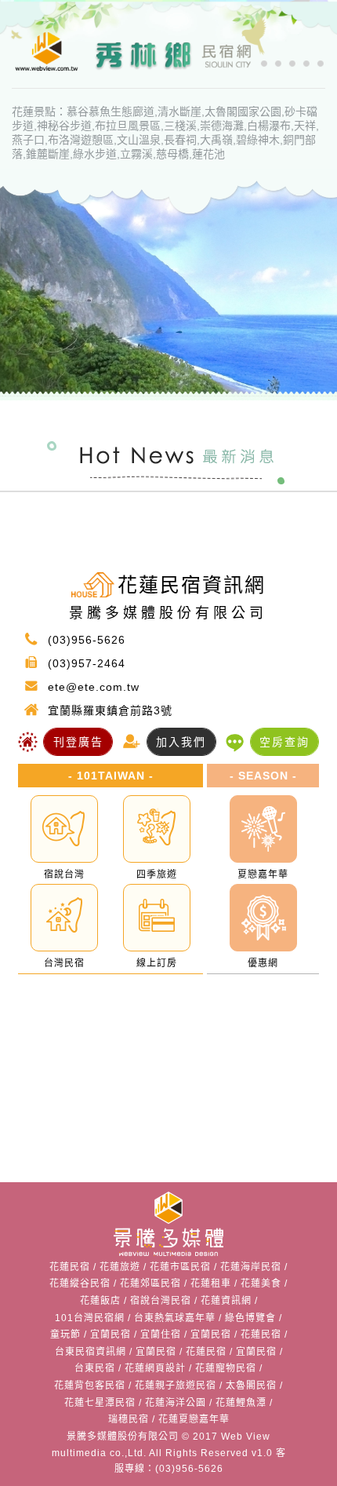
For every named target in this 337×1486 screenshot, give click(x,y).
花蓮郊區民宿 (150, 1283)
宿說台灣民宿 (160, 1300)
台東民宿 (94, 1368)
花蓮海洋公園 (175, 1402)
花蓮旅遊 (120, 1266)
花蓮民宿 (69, 1266)
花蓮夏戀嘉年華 (194, 1419)
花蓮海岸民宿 (250, 1266)
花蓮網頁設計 (155, 1368)
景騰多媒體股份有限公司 (123, 1436)
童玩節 (65, 1334)
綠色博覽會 (250, 1318)
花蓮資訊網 (226, 1300)
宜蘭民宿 (110, 1334)
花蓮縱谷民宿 (80, 1283)
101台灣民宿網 (90, 1318)
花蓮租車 (210, 1283)
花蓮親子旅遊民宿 (175, 1385)
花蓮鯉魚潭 (241, 1402)
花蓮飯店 (100, 1300)
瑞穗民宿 (128, 1419)
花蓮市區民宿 (180, 1266)
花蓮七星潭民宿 (100, 1402)
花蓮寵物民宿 (225, 1368)
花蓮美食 (261, 1283)
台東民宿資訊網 (90, 1351)
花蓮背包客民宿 (89, 1385)
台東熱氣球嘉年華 (175, 1318)
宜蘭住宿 (160, 1334)
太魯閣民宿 (251, 1385)
